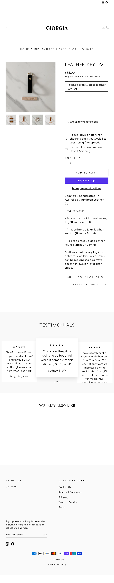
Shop (35, 49)
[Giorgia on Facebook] (12, 544)
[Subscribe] (45, 535)
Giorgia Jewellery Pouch (82, 121)
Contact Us (65, 487)
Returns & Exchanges (70, 492)
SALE (90, 49)
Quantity (73, 158)
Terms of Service (68, 502)
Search (62, 507)
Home (24, 49)
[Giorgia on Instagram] (7, 544)
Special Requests (86, 284)
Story (14, 486)
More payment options (86, 188)
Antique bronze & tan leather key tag (85, 111)
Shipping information (86, 276)
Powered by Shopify (57, 564)
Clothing (76, 49)
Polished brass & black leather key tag (86, 86)
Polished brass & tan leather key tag (85, 99)
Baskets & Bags (54, 49)
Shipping (69, 76)
